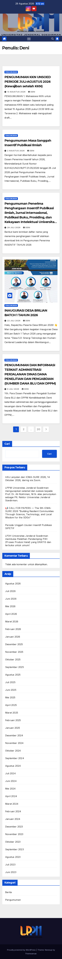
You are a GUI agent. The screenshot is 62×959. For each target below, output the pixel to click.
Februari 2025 (13, 720)
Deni (33, 92)
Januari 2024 (12, 819)
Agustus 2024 (13, 765)
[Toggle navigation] (29, 39)
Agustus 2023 (12, 857)
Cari (7, 443)
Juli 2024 (10, 773)
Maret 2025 (11, 712)
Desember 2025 (14, 644)
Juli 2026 (10, 591)
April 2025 (11, 705)
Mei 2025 (10, 697)
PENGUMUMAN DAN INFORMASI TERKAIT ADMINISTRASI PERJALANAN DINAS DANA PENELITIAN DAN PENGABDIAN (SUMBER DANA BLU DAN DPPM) (30, 374)
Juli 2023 (10, 864)
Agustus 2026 (13, 583)
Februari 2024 (13, 811)
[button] (52, 38)
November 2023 (14, 834)
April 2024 (11, 796)
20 (38, 429)
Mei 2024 (10, 788)
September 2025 (14, 667)
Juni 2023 (10, 872)
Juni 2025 (10, 689)
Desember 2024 (14, 735)
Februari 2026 (13, 629)
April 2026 (11, 613)
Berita (8, 892)
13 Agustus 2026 (16, 92)
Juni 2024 (11, 781)
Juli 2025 (10, 682)
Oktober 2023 (12, 841)
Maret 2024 (11, 803)
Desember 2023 (14, 826)
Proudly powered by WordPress (21, 950)
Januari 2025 (12, 727)
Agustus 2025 (12, 674)
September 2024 (14, 758)
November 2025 (14, 651)
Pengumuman (11, 72)
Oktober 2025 (12, 659)
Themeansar (30, 953)
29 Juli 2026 (14, 227)
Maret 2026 (11, 621)
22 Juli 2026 (14, 321)
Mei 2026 (10, 606)
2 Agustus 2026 (16, 151)
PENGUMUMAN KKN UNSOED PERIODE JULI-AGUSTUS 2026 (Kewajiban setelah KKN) (27, 81)
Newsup (48, 950)
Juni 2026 (10, 598)
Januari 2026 (12, 636)
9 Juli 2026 (13, 389)
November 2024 (14, 743)
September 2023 (14, 849)
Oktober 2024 (13, 750)
